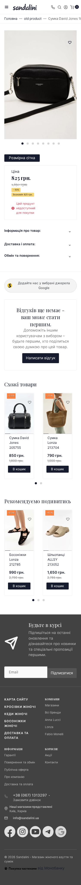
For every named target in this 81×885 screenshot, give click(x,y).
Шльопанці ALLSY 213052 (56, 560)
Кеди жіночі (15, 714)
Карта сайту (16, 699)
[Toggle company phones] (53, 7)
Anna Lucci (52, 720)
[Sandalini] (25, 7)
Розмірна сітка (22, 158)
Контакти (51, 762)
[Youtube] (35, 831)
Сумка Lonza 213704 (53, 443)
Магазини (52, 705)
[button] (22, 143)
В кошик (19, 469)
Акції (48, 755)
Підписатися (62, 673)
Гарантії (10, 755)
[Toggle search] (59, 7)
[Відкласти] (29, 402)
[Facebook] (9, 831)
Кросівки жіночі (20, 707)
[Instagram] (22, 831)
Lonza (49, 727)
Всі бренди (53, 712)
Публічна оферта (16, 769)
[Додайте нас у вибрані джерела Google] (60, 831)
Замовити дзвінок (27, 800)
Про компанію (14, 777)
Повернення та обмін (19, 762)
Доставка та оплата (18, 784)
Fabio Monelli (54, 734)
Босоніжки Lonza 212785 (17, 560)
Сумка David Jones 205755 (19, 443)
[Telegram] (48, 831)
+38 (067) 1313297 (30, 795)
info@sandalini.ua (26, 818)
